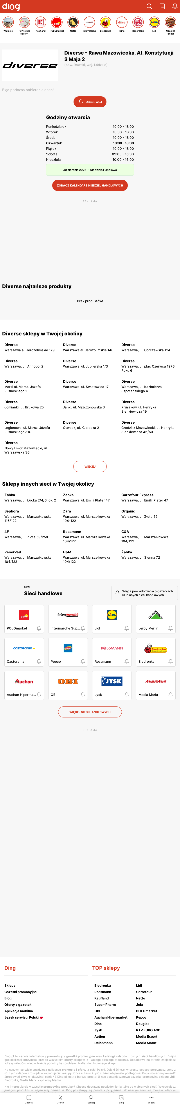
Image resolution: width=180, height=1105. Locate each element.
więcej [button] (90, 466)
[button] (149, 7)
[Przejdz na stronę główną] (12, 7)
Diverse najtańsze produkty (37, 286)
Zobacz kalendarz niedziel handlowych (90, 185)
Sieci (27, 587)
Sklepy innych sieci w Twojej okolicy (48, 484)
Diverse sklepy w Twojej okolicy (42, 334)
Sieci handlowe (43, 593)
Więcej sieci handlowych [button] (90, 712)
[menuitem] (29, 1099)
